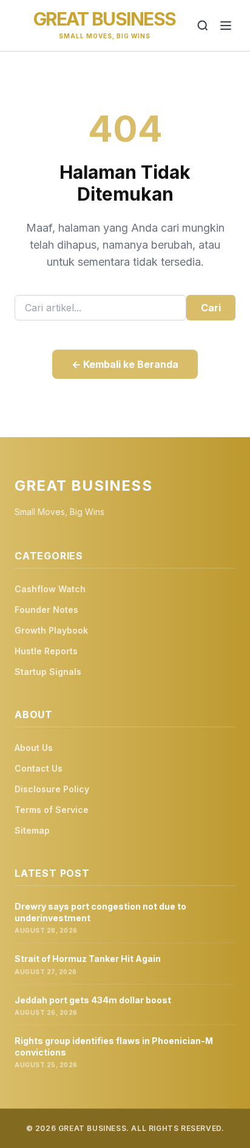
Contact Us (38, 768)
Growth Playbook (51, 630)
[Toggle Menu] (225, 25)
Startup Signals (48, 671)
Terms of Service (52, 809)
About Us (34, 747)
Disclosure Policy (52, 789)
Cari (211, 308)
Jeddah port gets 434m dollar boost (93, 1000)
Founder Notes (46, 609)
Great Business (104, 19)
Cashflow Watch (50, 589)
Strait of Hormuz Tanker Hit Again (88, 958)
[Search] (202, 25)
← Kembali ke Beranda (125, 364)
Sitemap (32, 830)
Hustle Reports (46, 651)
